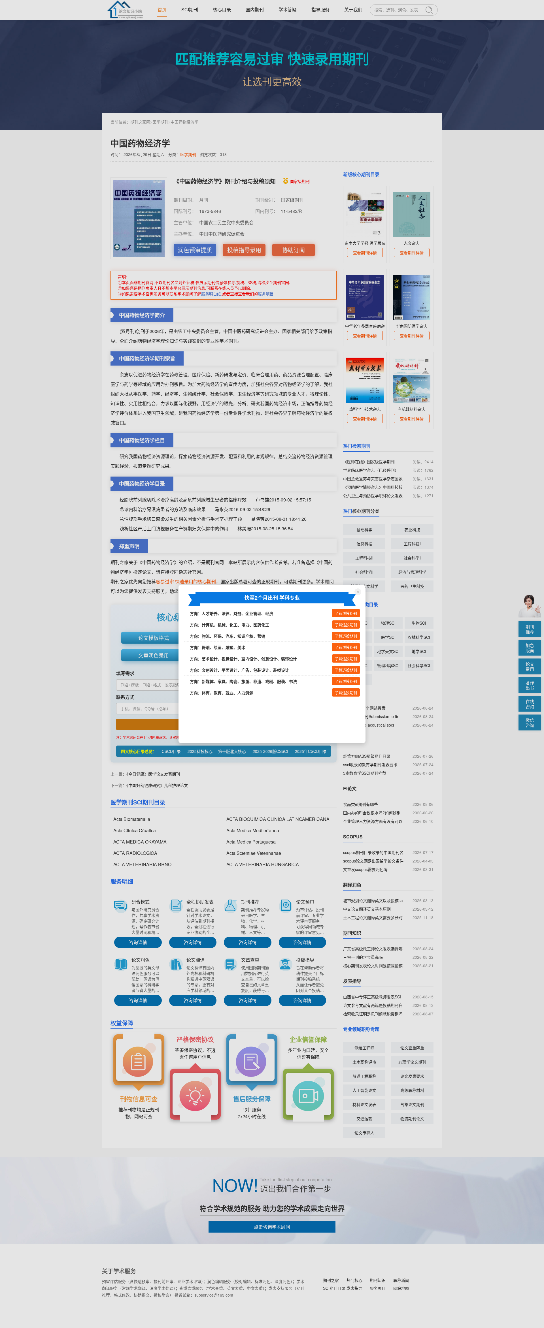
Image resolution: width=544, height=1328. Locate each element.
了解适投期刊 (346, 613)
